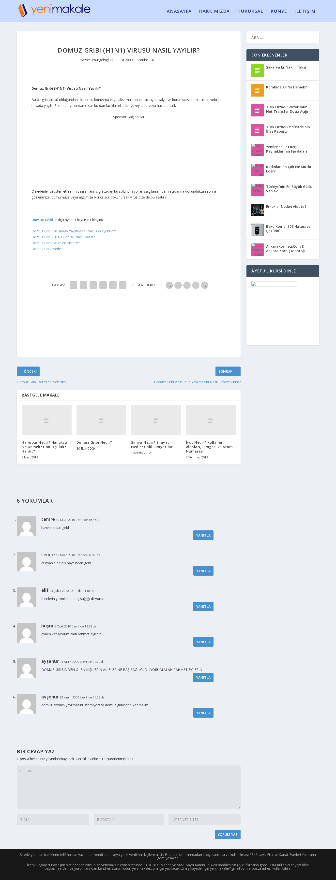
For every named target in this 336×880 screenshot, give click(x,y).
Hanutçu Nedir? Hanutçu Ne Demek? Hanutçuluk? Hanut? (44, 447)
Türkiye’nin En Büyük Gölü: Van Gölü (289, 188)
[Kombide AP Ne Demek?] (257, 90)
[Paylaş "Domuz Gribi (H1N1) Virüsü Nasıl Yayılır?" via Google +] (93, 285)
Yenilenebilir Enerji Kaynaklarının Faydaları (286, 149)
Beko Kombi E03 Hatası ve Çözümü (288, 228)
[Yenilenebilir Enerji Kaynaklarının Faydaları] (257, 150)
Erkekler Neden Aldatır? (286, 206)
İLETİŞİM (305, 11)
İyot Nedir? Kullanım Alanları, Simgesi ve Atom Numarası (209, 447)
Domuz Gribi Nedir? (46, 248)
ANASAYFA (179, 11)
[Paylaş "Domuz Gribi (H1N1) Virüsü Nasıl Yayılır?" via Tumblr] (103, 285)
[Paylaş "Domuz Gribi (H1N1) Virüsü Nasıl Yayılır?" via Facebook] (73, 285)
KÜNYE (279, 11)
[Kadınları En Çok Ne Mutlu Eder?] (257, 170)
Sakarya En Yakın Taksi (286, 67)
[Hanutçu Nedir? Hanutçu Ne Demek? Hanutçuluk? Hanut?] (47, 420)
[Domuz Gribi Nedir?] (101, 420)
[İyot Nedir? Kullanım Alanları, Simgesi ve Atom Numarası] (211, 420)
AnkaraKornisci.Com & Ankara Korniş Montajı (285, 248)
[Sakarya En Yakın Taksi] (257, 70)
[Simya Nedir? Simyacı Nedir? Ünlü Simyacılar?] (156, 420)
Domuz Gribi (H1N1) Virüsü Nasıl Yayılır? (63, 237)
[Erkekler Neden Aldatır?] (257, 210)
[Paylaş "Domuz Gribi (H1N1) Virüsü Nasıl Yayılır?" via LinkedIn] (123, 285)
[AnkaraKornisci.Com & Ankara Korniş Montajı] (257, 249)
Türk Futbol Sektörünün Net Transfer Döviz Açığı (287, 109)
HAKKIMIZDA (214, 11)
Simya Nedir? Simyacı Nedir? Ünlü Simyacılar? (153, 444)
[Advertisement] (129, 150)
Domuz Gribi (42, 219)
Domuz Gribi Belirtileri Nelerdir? (56, 243)
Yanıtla (203, 535)
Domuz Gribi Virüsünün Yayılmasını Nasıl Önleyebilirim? (74, 231)
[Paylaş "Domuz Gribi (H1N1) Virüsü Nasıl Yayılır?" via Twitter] (83, 285)
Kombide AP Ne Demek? (286, 87)
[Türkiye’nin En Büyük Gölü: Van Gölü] (257, 190)
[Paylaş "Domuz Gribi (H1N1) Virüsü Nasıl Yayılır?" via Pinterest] (113, 285)
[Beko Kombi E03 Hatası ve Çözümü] (257, 230)
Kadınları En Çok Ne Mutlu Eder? (288, 168)
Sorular (142, 59)
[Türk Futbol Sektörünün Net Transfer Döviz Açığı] (257, 110)
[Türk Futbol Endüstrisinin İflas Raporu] (257, 130)
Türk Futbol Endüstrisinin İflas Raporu (288, 129)
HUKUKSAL (250, 11)
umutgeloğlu (101, 59)
